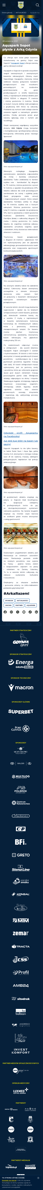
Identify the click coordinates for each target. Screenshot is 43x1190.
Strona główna (7, 13)
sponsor (9, 600)
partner (19, 605)
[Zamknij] (38, 1178)
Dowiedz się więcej (9, 1180)
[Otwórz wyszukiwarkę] (38, 5)
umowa (8, 605)
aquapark (31, 605)
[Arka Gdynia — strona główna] (21, 5)
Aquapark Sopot (18, 63)
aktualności (22, 600)
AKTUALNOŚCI (21, 13)
